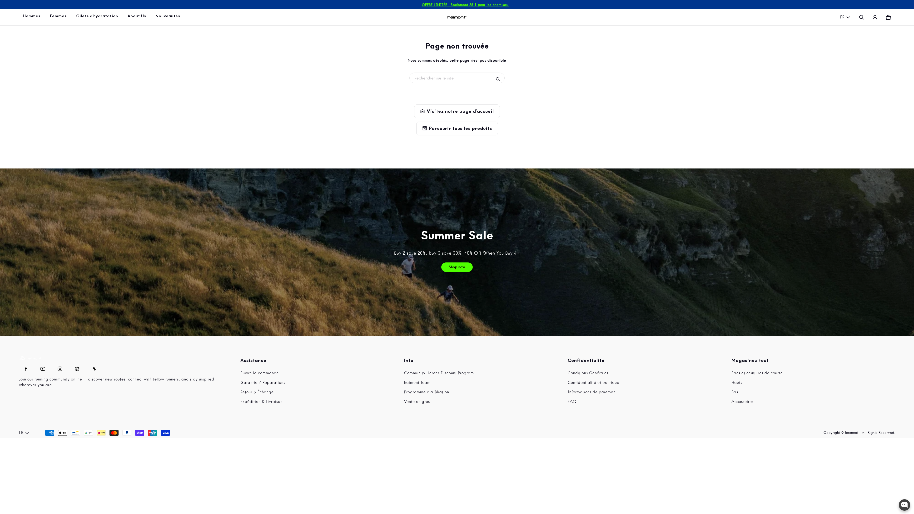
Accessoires (742, 402)
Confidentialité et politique (593, 383)
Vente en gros (417, 402)
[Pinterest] (77, 367)
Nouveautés (169, 17)
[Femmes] (59, 17)
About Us (138, 17)
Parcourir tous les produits (457, 128)
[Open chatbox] (904, 505)
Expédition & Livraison (261, 402)
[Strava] (94, 367)
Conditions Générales (588, 373)
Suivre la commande (259, 373)
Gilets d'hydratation (98, 17)
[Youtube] (43, 367)
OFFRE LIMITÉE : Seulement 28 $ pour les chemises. (465, 5)
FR (842, 17)
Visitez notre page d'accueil (457, 111)
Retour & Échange (257, 392)
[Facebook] (25, 367)
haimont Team (417, 383)
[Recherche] (498, 79)
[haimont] (457, 17)
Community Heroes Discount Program (439, 373)
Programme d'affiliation (426, 392)
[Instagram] (60, 367)
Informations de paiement (592, 392)
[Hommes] (32, 17)
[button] (861, 17)
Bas (734, 392)
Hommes (32, 17)
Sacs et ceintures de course (757, 373)
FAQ (572, 402)
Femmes (59, 17)
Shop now (457, 267)
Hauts (736, 383)
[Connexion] (875, 17)
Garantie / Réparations (262, 383)
